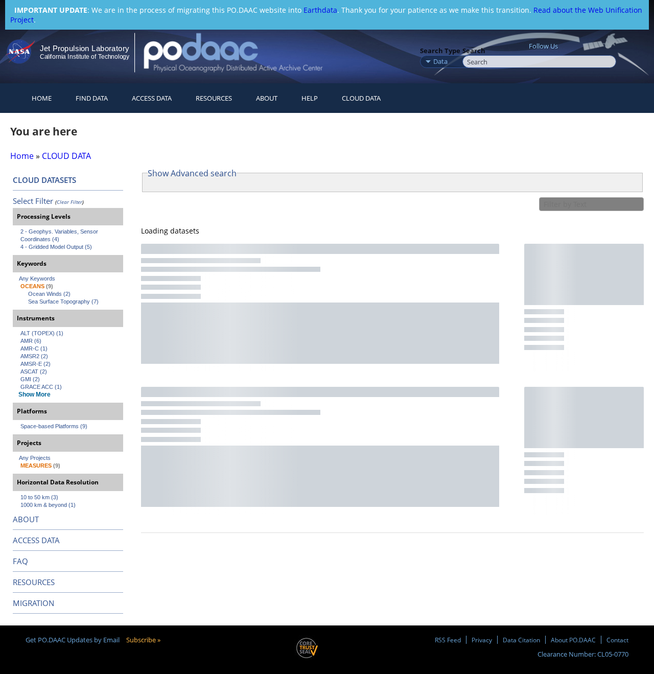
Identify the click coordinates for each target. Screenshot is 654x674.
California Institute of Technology (84, 56)
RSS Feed (448, 640)
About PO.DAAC (573, 640)
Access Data (152, 98)
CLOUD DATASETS (44, 180)
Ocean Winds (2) (49, 294)
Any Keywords (37, 278)
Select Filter (33, 201)
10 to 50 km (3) (39, 497)
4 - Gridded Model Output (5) (56, 247)
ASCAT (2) (33, 371)
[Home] (242, 52)
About (266, 98)
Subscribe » (143, 639)
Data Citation (521, 640)
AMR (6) (30, 341)
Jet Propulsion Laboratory (84, 48)
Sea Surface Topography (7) (63, 301)
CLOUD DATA (361, 98)
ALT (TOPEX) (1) (41, 333)
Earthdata (320, 10)
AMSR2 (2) (34, 356)
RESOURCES (214, 98)
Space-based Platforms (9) (53, 426)
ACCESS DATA (36, 540)
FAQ (20, 561)
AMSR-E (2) (35, 364)
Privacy (482, 640)
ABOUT (26, 519)
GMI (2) (30, 379)
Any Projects (35, 458)
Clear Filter (69, 201)
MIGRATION (33, 603)
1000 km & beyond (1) (48, 505)
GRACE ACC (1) (41, 387)
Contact (617, 640)
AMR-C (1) (34, 348)
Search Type (440, 50)
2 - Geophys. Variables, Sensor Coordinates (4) (60, 235)
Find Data (92, 98)
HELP (309, 98)
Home (42, 98)
